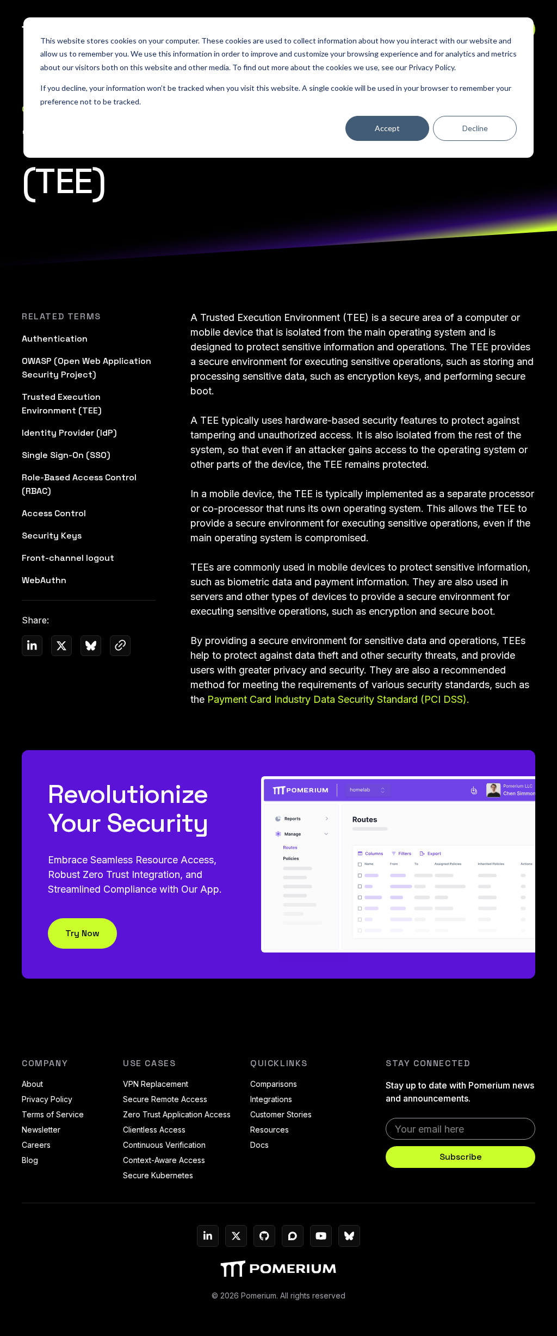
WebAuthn (44, 580)
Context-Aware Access (164, 1160)
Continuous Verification (164, 1144)
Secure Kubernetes (158, 1175)
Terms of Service (53, 1114)
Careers (36, 1144)
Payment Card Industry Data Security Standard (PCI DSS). (338, 699)
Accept (387, 128)
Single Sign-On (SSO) (66, 455)
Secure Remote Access (165, 1099)
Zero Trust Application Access (177, 1114)
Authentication (55, 338)
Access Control (54, 513)
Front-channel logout (68, 558)
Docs (259, 1144)
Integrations (271, 1099)
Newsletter (41, 1129)
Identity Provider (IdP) (69, 432)
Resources (269, 1129)
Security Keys (52, 535)
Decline (475, 128)
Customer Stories (281, 1114)
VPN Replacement (155, 1083)
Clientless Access (154, 1129)
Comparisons (273, 1083)
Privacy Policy (431, 67)
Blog (30, 1160)
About (32, 1083)
